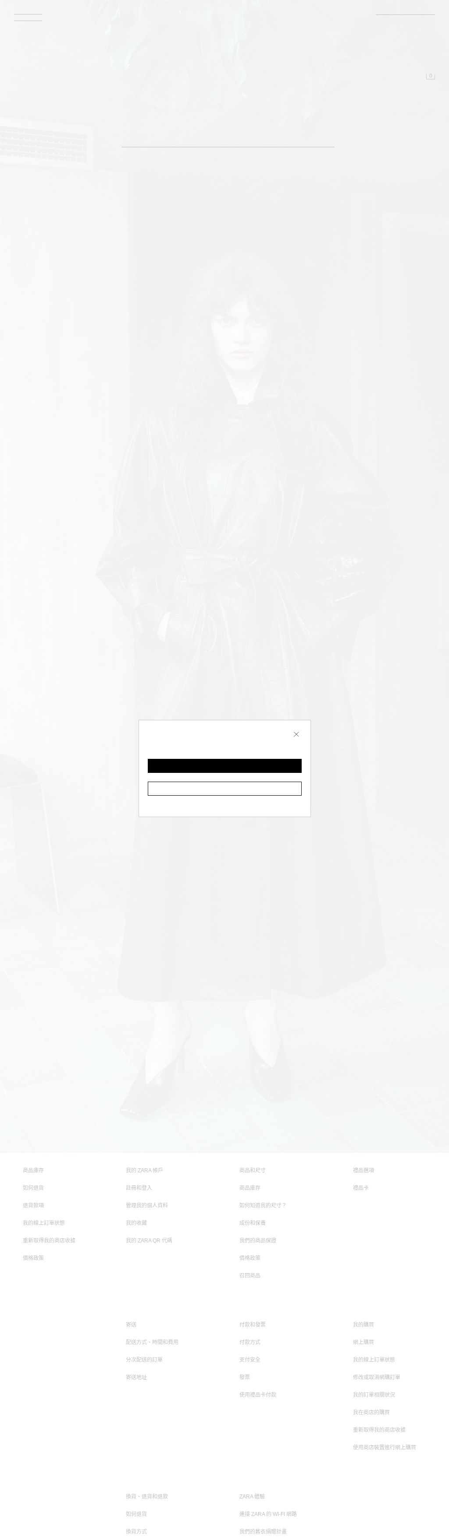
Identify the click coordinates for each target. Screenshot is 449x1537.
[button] (225, 766)
